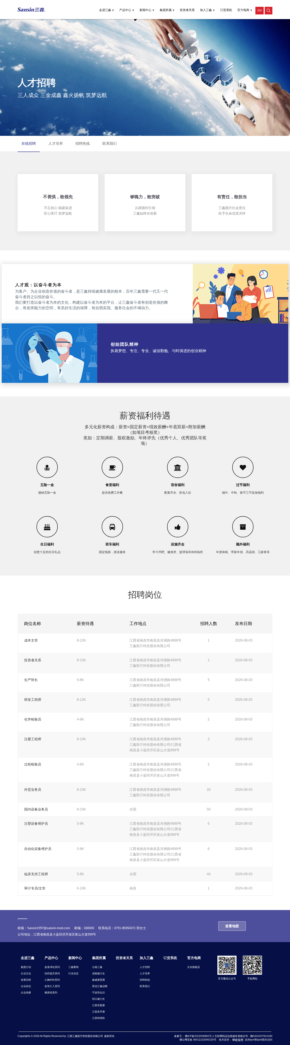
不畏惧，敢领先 (58, 196)
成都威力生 (98, 973)
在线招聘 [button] (28, 144)
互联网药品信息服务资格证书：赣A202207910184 (243, 1036)
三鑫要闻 (73, 967)
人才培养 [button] (55, 144)
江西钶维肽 (98, 1018)
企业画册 (26, 992)
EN (260, 10)
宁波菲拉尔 (98, 992)
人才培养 (145, 973)
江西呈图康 (98, 1005)
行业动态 (73, 973)
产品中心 (125, 10)
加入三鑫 (206, 10)
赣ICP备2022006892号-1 (200, 1036)
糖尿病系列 (51, 992)
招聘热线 (145, 979)
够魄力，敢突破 (145, 196)
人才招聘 (145, 967)
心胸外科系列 (52, 979)
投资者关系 (187, 10)
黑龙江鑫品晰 (99, 986)
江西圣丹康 (98, 1011)
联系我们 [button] (109, 144)
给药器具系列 (52, 973)
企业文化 (26, 973)
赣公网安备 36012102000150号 (198, 1039)
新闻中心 (145, 10)
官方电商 (243, 10)
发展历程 (26, 979)
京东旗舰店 (193, 967)
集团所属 (166, 10)
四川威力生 (98, 998)
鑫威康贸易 (98, 979)
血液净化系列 (52, 967)
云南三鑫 (97, 967)
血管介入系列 (52, 986)
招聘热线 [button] (82, 144)
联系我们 (145, 986)
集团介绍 (26, 967)
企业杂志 (26, 986)
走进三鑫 (105, 10)
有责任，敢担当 (232, 196)
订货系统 (226, 10)
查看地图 (232, 926)
